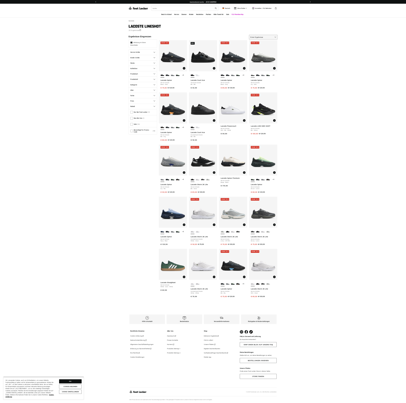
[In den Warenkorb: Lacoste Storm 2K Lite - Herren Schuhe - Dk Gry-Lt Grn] (274, 224)
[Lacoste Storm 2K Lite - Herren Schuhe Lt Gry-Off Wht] (208, 179)
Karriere (169, 344)
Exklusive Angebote (210, 336)
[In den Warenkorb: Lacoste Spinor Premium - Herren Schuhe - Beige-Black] (244, 172)
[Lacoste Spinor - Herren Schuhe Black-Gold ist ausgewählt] (162, 75)
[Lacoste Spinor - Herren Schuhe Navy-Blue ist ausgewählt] (162, 231)
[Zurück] (96, 2)
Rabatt (132, 106)
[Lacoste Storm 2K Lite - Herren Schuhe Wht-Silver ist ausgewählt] (253, 284)
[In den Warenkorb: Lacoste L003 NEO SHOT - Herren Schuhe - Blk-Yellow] (274, 120)
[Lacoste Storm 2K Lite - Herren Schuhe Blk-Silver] (228, 231)
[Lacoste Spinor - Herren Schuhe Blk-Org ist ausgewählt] (162, 127)
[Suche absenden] (215, 8)
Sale (227, 14)
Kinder (191, 14)
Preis (132, 101)
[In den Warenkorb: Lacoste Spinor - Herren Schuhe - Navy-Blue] (184, 224)
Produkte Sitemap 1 (173, 348)
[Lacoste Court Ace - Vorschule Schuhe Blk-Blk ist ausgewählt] (193, 75)
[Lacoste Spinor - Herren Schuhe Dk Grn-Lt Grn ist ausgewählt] (253, 179)
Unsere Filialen (209, 344)
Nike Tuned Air (219, 14)
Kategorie (133, 85)
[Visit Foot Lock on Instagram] (241, 332)
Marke (132, 63)
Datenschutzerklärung (137, 340)
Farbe (132, 95)
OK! (70, 381)
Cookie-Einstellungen (137, 357)
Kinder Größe (135, 58)
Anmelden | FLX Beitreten (263, 8)
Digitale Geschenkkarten (212, 348)
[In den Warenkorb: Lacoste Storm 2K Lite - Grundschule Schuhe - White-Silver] (214, 224)
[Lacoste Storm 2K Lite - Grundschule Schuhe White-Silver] (198, 284)
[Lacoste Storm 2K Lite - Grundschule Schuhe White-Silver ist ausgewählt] (193, 231)
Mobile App (207, 357)
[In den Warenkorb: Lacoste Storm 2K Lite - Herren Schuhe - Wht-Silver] (274, 277)
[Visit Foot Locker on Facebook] (246, 332)
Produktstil (134, 79)
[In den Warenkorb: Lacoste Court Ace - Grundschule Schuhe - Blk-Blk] (214, 120)
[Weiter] (310, 2)
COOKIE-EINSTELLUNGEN (70, 392)
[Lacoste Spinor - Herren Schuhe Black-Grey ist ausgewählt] (223, 75)
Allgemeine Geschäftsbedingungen (142, 344)
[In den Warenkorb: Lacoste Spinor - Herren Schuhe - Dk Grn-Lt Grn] (274, 172)
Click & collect (208, 340)
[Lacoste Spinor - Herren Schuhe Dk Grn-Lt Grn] (178, 75)
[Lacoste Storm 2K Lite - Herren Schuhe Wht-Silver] (198, 179)
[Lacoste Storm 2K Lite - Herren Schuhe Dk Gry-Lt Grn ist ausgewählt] (253, 231)
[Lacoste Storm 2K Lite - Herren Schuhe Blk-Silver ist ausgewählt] (193, 179)
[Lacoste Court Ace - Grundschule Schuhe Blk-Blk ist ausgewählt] (193, 127)
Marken (208, 14)
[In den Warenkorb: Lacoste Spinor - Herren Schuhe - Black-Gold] (184, 68)
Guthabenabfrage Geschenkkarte (215, 353)
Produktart (134, 74)
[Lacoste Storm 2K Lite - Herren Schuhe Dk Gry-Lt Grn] (203, 179)
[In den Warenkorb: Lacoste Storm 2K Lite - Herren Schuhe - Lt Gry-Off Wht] (244, 224)
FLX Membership (237, 14)
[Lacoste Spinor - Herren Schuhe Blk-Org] (178, 179)
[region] (203, 2)
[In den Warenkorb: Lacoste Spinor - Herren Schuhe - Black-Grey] (244, 68)
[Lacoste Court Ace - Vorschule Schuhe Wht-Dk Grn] (198, 75)
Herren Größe (135, 52)
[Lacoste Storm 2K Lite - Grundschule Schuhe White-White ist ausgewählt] (193, 284)
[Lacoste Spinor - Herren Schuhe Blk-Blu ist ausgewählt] (223, 284)
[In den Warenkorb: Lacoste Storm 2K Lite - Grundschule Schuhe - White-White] (214, 277)
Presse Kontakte (172, 340)
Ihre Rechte (134, 353)
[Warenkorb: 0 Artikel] (275, 8)
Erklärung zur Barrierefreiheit (140, 348)
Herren (176, 14)
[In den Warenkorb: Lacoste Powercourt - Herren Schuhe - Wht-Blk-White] (244, 120)
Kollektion (133, 68)
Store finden (134, 45)
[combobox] (184, 8)
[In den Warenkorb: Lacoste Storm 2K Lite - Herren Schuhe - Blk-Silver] (214, 172)
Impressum (170, 336)
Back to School (166, 14)
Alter (132, 90)
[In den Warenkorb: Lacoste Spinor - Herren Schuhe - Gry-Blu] (184, 172)
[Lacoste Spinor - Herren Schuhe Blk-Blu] (167, 75)
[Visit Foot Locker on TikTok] (251, 332)
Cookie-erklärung (136, 336)
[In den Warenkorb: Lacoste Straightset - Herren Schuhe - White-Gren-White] (184, 277)
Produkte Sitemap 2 (173, 353)
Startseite (131, 21)
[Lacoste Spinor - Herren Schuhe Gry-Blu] (173, 75)
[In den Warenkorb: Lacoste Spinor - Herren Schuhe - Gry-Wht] (274, 68)
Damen (184, 14)
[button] (140, 30)
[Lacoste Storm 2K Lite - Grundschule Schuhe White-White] (198, 231)
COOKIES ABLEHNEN (70, 386)
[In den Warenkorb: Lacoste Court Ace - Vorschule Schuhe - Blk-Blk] (214, 68)
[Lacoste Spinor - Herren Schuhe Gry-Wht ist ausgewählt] (253, 75)
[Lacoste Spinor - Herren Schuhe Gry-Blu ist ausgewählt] (162, 179)
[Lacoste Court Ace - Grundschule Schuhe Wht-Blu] (198, 127)
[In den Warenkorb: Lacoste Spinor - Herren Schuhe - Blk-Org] (184, 120)
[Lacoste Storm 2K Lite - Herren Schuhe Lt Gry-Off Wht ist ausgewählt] (223, 231)
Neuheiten (199, 14)
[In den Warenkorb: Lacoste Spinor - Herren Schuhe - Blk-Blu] (244, 277)
